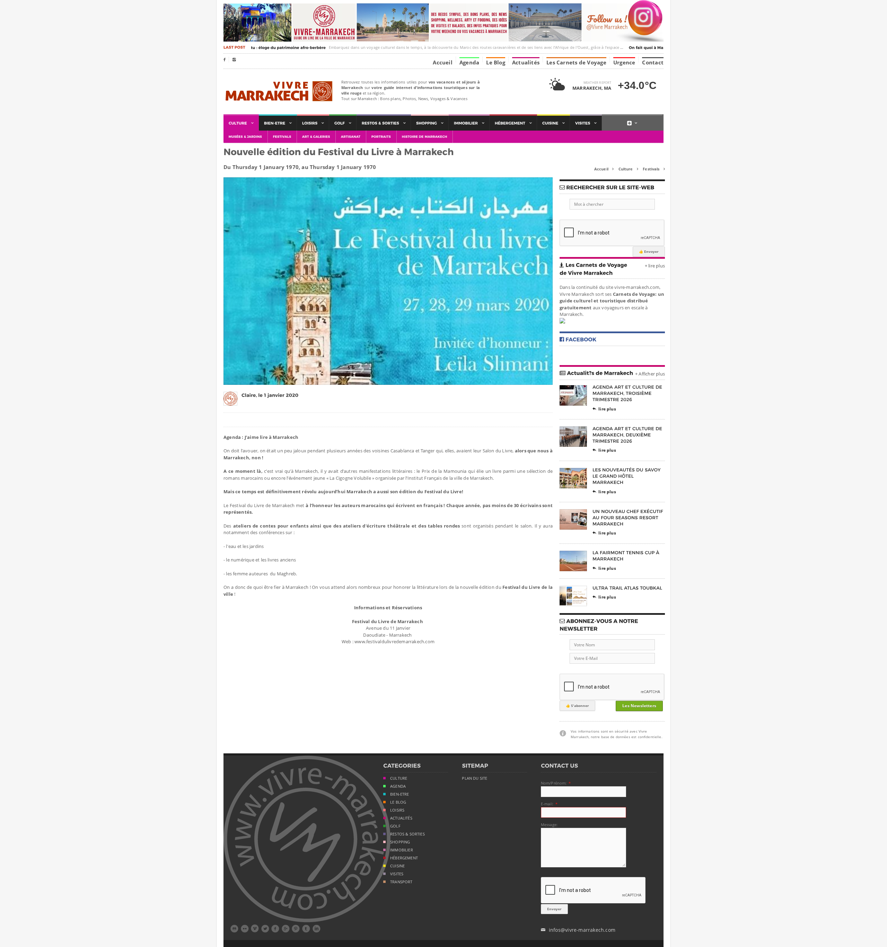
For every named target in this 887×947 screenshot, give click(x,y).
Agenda (469, 62)
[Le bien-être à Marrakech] (278, 123)
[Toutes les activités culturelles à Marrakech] (241, 123)
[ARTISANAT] (351, 137)
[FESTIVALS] (282, 137)
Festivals (654, 168)
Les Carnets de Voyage (576, 62)
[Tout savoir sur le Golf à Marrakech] (343, 123)
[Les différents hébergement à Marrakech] (513, 123)
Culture (628, 168)
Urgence (624, 62)
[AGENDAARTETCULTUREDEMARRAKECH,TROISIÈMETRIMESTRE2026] (628, 393)
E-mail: (547, 804)
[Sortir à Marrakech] (384, 123)
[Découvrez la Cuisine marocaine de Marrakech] (553, 123)
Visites (396, 873)
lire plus (604, 409)
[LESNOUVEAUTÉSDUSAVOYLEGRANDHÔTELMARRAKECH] (627, 476)
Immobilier (401, 850)
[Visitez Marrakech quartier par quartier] (586, 123)
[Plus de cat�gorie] (632, 123)
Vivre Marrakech (278, 91)
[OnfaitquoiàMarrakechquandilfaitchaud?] (659, 47)
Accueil (443, 62)
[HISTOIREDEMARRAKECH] (425, 137)
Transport (401, 881)
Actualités (525, 62)
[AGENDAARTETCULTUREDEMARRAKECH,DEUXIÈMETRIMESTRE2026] (628, 434)
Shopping (400, 842)
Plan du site (474, 778)
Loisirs (397, 810)
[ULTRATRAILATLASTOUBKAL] (627, 587)
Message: (549, 824)
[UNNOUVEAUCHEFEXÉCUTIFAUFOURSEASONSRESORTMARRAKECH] (628, 517)
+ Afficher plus (650, 374)
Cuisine (397, 866)
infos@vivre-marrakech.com (578, 930)
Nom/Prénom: (554, 783)
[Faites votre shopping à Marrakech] (430, 123)
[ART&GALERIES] (316, 137)
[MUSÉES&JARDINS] (245, 137)
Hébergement (404, 858)
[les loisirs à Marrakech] (313, 123)
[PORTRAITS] (381, 137)
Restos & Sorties (407, 834)
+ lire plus (655, 266)
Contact (653, 62)
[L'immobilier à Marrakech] (469, 123)
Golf (395, 826)
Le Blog (495, 62)
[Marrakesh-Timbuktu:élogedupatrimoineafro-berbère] (253, 47)
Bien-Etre (399, 794)
